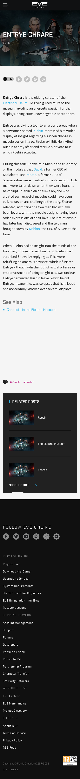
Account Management (18, 623)
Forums (8, 637)
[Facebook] (6, 536)
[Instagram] (46, 536)
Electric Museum (15, 102)
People (16, 382)
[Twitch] (36, 536)
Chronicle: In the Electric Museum (31, 310)
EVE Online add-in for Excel (21, 600)
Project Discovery (15, 710)
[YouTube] (26, 536)
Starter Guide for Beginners (22, 593)
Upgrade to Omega (16, 578)
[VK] (56, 536)
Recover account (14, 607)
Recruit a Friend (14, 652)
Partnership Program (17, 666)
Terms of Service (14, 733)
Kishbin (34, 228)
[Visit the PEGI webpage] (70, 760)
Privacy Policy (12, 740)
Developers (10, 644)
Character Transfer (16, 673)
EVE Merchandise (14, 703)
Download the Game (17, 571)
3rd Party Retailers (16, 681)
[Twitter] (16, 536)
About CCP (10, 726)
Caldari (29, 382)
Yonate (31, 174)
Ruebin (38, 130)
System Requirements (18, 586)
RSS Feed (9, 747)
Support (8, 630)
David (38, 169)
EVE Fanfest (11, 696)
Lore (6, 43)
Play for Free (12, 564)
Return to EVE (12, 659)
